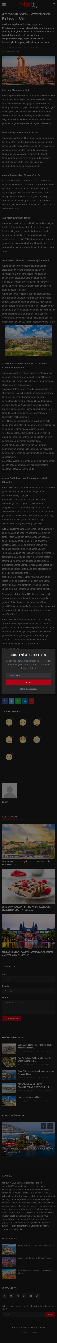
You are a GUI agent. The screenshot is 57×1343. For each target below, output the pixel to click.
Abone (29, 682)
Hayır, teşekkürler (28, 688)
